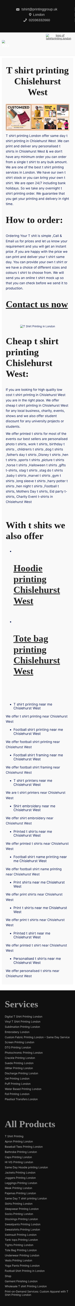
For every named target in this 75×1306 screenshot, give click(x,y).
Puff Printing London (18, 1083)
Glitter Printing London (19, 1068)
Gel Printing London (17, 1078)
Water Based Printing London (23, 1089)
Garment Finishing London (21, 1281)
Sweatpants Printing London (22, 1224)
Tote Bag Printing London (21, 1250)
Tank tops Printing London (21, 1239)
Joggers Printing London (20, 1177)
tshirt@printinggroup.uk (39, 9)
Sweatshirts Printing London (22, 1229)
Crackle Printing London (20, 1057)
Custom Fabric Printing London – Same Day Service (37, 1037)
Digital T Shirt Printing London (23, 1016)
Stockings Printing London (21, 1219)
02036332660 (39, 20)
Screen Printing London (19, 1042)
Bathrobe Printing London (21, 1151)
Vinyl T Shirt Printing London (22, 1021)
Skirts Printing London (18, 1203)
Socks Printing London (19, 1213)
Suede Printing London (19, 1063)
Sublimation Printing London (22, 1026)
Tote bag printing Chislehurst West (36, 654)
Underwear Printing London (22, 1255)
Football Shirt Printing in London (25, 1270)
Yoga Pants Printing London (22, 1265)
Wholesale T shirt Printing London (26, 1286)
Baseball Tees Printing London (24, 1146)
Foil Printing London (17, 1094)
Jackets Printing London (20, 1172)
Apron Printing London (19, 1141)
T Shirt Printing (14, 1136)
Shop (8, 1276)
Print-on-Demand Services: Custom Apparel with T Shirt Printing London (36, 1293)
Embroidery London (17, 1032)
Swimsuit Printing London (21, 1234)
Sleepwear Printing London (22, 1208)
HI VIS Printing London (19, 1162)
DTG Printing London (18, 1047)
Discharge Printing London (21, 1073)
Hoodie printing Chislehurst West (36, 584)
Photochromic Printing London (24, 1052)
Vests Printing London (18, 1260)
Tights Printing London (19, 1245)
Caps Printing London (18, 1157)
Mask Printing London (18, 1188)
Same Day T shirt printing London (26, 1198)
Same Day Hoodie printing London (26, 1167)
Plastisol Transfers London (21, 1099)
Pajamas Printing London (20, 1193)
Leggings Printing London (21, 1183)
